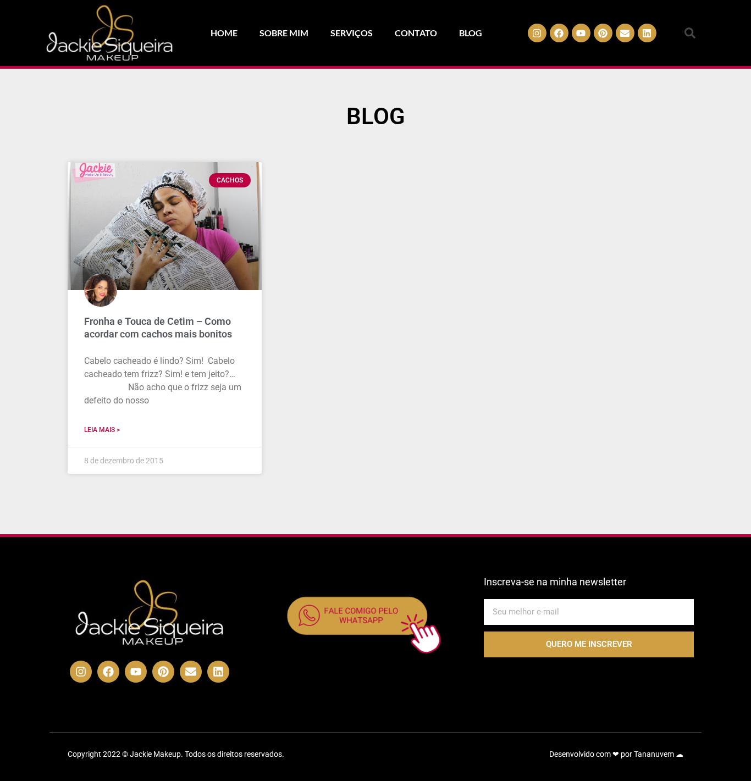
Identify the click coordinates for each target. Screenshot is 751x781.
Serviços (351, 32)
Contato (416, 32)
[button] (690, 33)
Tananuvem (654, 754)
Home (224, 32)
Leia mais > (102, 430)
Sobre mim (283, 32)
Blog (470, 32)
